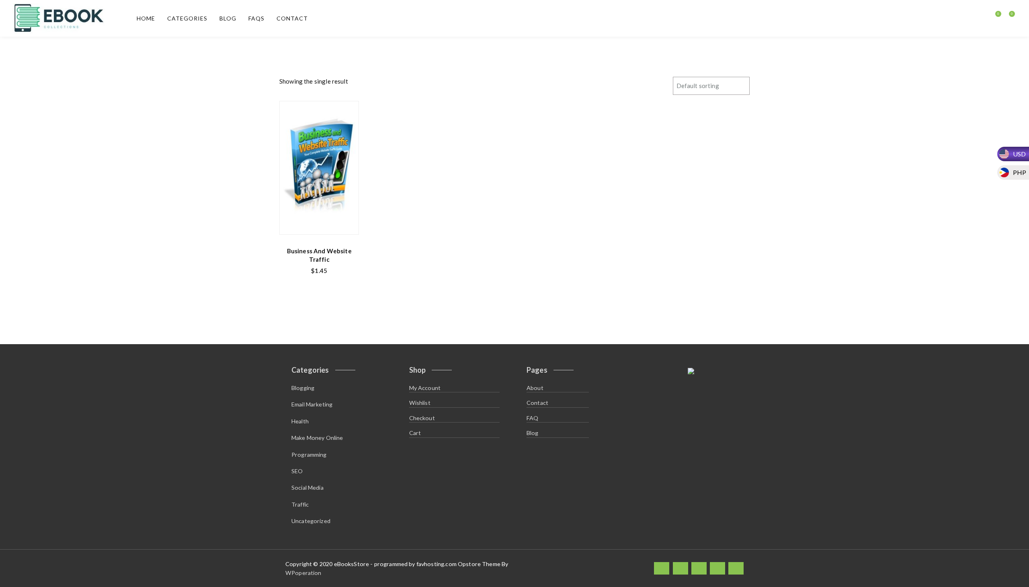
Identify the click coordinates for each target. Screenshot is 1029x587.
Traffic (300, 504)
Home (146, 18)
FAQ (532, 418)
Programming (309, 454)
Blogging (302, 387)
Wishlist (419, 402)
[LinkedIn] (699, 568)
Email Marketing (311, 404)
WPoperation (303, 572)
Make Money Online (317, 437)
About (535, 387)
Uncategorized (310, 520)
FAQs (256, 18)
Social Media (307, 487)
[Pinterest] (736, 568)
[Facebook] (661, 568)
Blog (227, 18)
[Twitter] (680, 568)
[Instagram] (717, 568)
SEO (297, 471)
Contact (292, 18)
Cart (415, 432)
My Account (425, 387)
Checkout (422, 418)
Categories (187, 18)
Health (300, 421)
